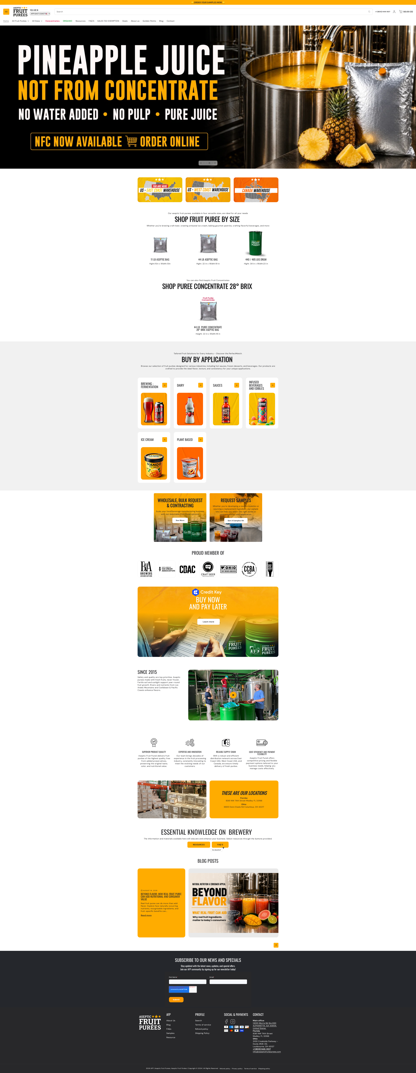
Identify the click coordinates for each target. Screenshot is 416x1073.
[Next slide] (215, 163)
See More (180, 520)
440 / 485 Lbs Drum (243, 230)
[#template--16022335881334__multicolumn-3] (236, 385)
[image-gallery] (208, 189)
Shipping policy (264, 1069)
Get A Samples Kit (236, 520)
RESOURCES (199, 844)
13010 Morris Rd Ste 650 (264, 1023)
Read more (146, 915)
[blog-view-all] (276, 945)
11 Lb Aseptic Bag (146, 230)
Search (198, 1020)
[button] (20, 21)
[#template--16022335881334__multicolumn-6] (200, 439)
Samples (170, 1033)
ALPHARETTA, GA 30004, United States (265, 1027)
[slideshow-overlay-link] (208, 97)
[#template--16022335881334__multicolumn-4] (272, 385)
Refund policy (201, 1029)
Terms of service (203, 1024)
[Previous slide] (201, 163)
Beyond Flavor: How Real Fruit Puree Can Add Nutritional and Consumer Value (225, 869)
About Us (170, 1020)
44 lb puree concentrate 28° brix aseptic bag (198, 298)
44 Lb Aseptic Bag (194, 230)
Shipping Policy (202, 1033)
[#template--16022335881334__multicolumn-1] (164, 385)
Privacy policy (237, 1069)
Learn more (208, 621)
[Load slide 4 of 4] (212, 163)
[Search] (369, 12)
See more (145, 394)
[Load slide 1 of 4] (203, 163)
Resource (170, 1037)
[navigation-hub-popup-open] (6, 12)
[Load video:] (233, 695)
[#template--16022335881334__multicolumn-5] (164, 439)
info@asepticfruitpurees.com (267, 1051)
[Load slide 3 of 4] (209, 163)
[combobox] (214, 12)
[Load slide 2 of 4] (206, 163)
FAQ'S (217, 845)
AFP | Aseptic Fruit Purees (160, 1068)
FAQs (168, 1029)
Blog (168, 1024)
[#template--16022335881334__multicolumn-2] (200, 385)
